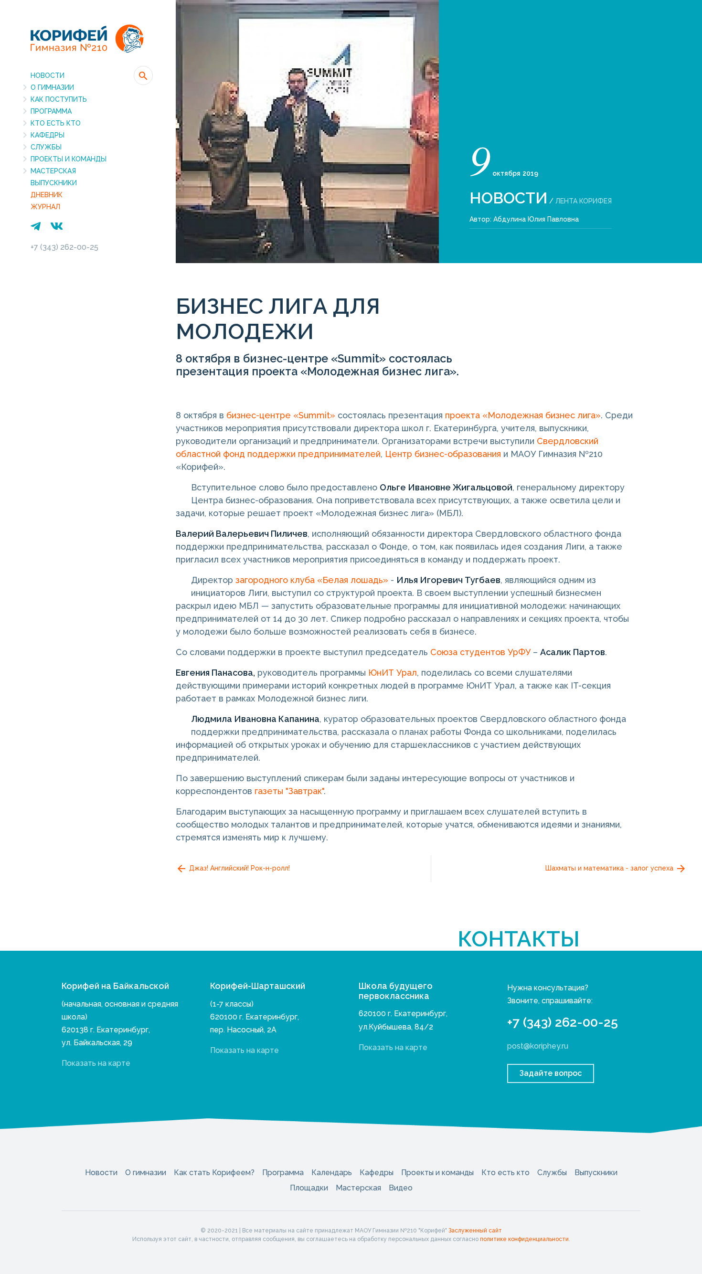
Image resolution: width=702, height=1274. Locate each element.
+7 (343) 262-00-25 (64, 247)
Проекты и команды (68, 159)
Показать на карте (96, 1063)
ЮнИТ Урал (392, 673)
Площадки (309, 1187)
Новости (47, 75)
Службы (46, 147)
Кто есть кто (56, 123)
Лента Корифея (583, 201)
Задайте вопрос (551, 1073)
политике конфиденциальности (524, 1239)
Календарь (331, 1172)
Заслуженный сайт (475, 1230)
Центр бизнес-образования (443, 454)
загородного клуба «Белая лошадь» (311, 580)
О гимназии (52, 87)
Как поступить (59, 99)
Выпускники (54, 183)
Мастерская (53, 171)
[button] (143, 75)
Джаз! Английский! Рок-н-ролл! (238, 868)
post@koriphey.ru (537, 1046)
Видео (401, 1187)
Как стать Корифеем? (214, 1172)
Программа (51, 111)
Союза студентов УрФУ (481, 652)
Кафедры (47, 135)
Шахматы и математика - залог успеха (610, 868)
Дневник (47, 195)
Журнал (45, 207)
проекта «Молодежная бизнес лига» (523, 415)
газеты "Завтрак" (289, 791)
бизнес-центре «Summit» (280, 415)
